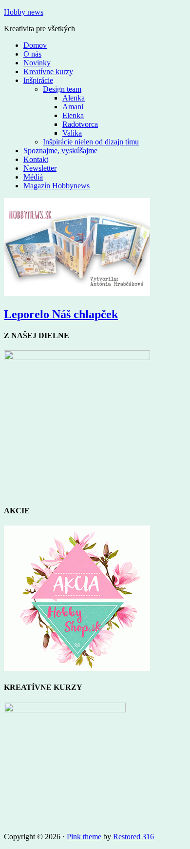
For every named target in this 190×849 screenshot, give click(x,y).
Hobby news (23, 12)
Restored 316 (133, 836)
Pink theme (84, 836)
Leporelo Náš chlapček (61, 314)
